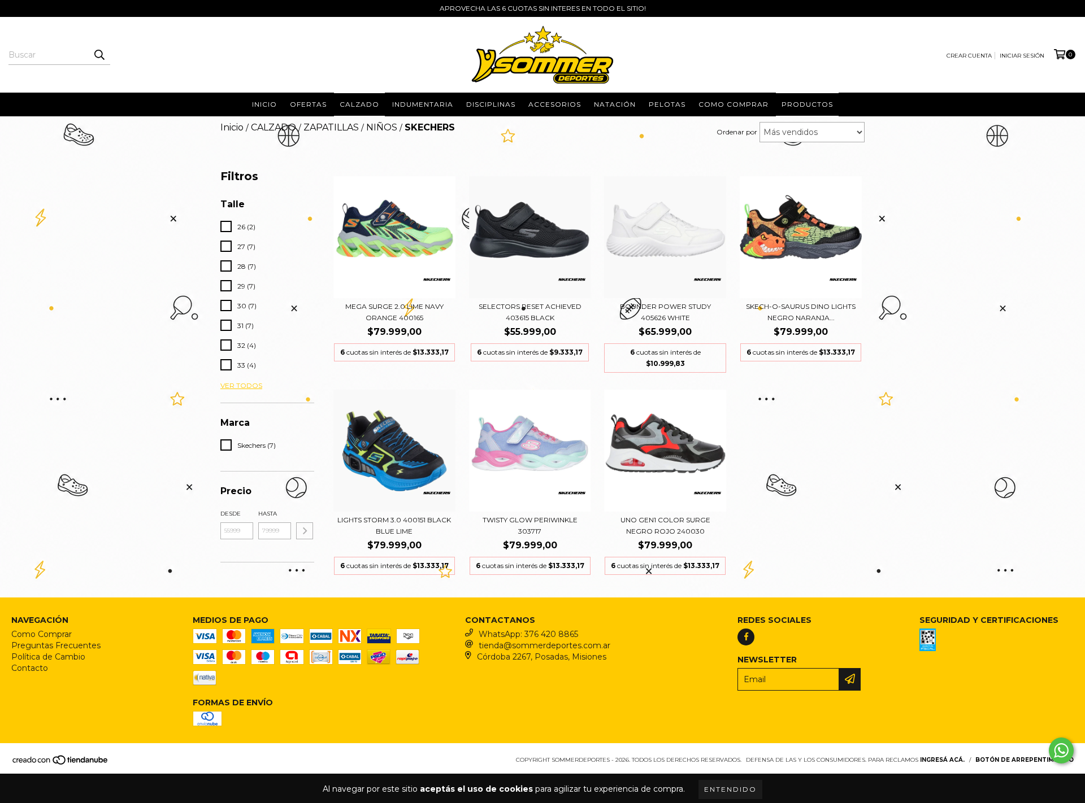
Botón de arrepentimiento (1024, 759)
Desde (230, 513)
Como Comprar (41, 634)
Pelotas (667, 104)
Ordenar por (737, 132)
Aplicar (304, 530)
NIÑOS (381, 127)
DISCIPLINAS (490, 104)
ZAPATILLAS (331, 127)
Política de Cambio (48, 657)
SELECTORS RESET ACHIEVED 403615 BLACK (530, 312)
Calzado (359, 104)
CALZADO (273, 127)
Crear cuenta (969, 55)
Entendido (730, 789)
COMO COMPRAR (733, 104)
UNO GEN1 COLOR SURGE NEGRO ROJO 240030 (665, 525)
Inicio (264, 104)
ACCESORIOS (554, 104)
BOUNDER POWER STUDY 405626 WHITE (665, 312)
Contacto (29, 668)
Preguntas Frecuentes (56, 645)
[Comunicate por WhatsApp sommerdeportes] (1061, 750)
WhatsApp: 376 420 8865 (528, 634)
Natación (615, 104)
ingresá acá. (942, 759)
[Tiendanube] (60, 763)
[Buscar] (99, 55)
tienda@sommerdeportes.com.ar (544, 645)
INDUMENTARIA (422, 104)
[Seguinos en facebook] (745, 637)
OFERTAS (308, 104)
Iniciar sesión (1022, 55)
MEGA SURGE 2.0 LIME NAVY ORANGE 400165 (394, 312)
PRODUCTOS (807, 104)
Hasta (267, 513)
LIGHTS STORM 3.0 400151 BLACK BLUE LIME (394, 525)
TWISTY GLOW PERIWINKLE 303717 (530, 525)
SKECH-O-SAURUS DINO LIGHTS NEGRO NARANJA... (801, 312)
